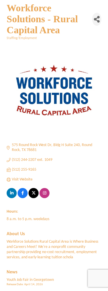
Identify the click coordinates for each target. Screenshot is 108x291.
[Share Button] (96, 19)
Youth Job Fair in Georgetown (30, 280)
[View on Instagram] (44, 197)
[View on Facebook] (23, 197)
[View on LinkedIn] (12, 197)
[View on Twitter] (34, 197)
